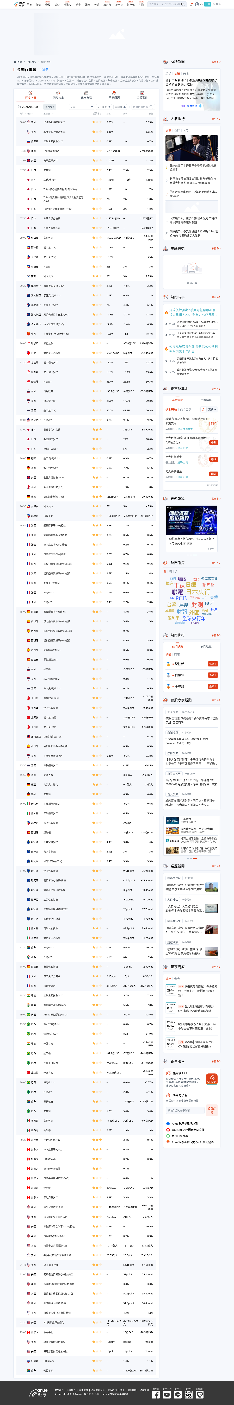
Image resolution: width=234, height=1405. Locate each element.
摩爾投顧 (172, 753)
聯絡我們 (112, 1390)
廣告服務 (83, 1390)
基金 (78, 5)
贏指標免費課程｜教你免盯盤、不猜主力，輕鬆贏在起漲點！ (197, 990)
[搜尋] (151, 107)
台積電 (179, 675)
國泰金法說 (174, 878)
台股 (47, 5)
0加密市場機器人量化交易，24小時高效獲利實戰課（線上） (197, 1026)
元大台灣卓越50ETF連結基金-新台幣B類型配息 (186, 440)
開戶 (214, 423)
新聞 (38, 5)
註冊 (207, 4)
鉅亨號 (131, 5)
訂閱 (141, 5)
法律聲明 (144, 1390)
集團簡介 (71, 1390)
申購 (214, 442)
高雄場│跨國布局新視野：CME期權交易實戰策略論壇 (197, 1044)
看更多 (215, 62)
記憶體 (179, 664)
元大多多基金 (173, 471)
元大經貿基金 (173, 457)
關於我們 (59, 1390)
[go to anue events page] (191, 4)
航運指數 (172, 942)
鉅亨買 (119, 5)
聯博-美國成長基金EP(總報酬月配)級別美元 (186, 421)
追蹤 (211, 664)
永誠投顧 (172, 732)
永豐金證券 (174, 773)
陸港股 (67, 5)
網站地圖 (132, 1390)
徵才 (122, 1390)
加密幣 (107, 5)
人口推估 (172, 899)
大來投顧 (172, 712)
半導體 (179, 686)
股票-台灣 (182, 447)
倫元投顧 (172, 794)
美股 (57, 5)
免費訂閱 (212, 1110)
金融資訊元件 (97, 1390)
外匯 (87, 5)
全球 (96, 5)
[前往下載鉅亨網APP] (210, 1079)
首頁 (29, 5)
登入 (201, 4)
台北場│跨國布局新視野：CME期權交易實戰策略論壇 (197, 1009)
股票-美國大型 (185, 428)
